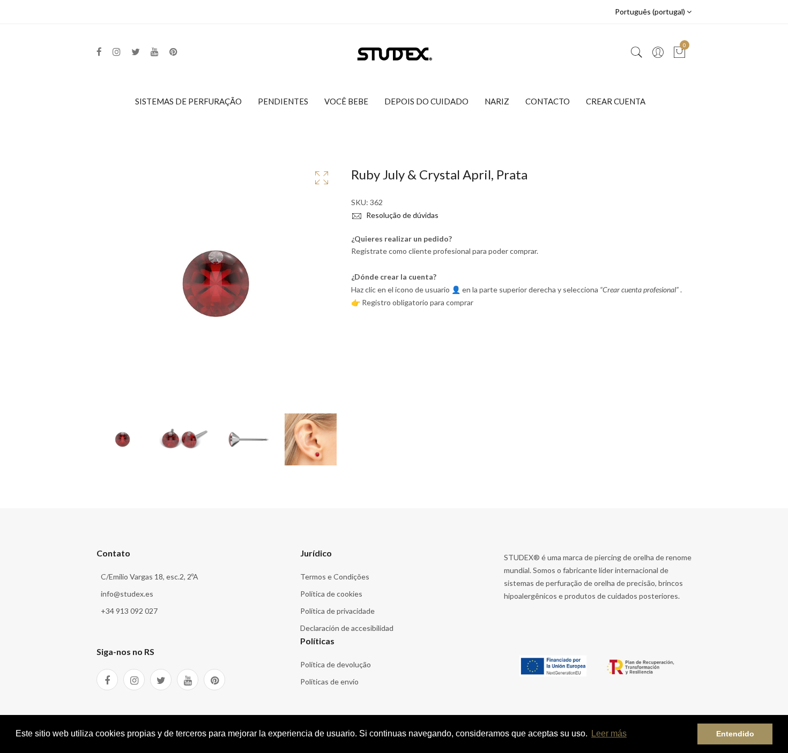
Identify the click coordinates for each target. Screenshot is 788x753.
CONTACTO (547, 101)
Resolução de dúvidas (401, 215)
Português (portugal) (651, 11)
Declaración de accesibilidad (346, 627)
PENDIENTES (283, 101)
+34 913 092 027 (129, 610)
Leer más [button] (609, 733)
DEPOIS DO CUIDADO (426, 101)
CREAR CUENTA (615, 101)
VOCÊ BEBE (346, 101)
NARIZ (497, 101)
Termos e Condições (334, 576)
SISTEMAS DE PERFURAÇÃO (188, 101)
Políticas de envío (329, 681)
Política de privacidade (337, 610)
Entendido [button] (735, 733)
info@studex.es (127, 593)
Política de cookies (331, 593)
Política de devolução (335, 664)
